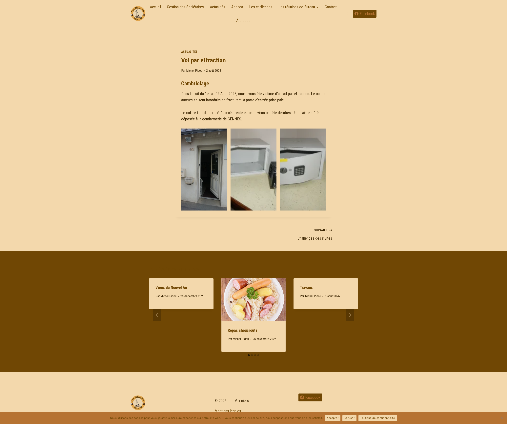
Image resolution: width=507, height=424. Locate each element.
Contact (331, 7)
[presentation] (253, 299)
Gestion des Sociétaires (185, 7)
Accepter (332, 417)
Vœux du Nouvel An (171, 287)
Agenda (237, 7)
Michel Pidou (194, 70)
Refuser (349, 417)
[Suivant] (350, 315)
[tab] (249, 355)
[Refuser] (502, 418)
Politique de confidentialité (377, 417)
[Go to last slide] (157, 315)
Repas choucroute (242, 330)
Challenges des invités (314, 234)
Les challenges (260, 7)
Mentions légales (227, 411)
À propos (243, 20)
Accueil (155, 7)
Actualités (217, 7)
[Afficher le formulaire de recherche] (347, 14)
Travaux (306, 287)
